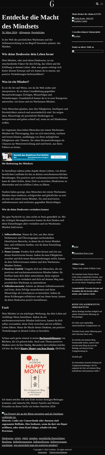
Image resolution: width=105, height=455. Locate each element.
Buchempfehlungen (50, 338)
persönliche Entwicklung (52, 438)
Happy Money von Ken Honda (37, 348)
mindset (33, 438)
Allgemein (24, 32)
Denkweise (7, 438)
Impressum (42, 452)
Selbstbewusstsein (22, 441)
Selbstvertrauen (58, 441)
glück (25, 438)
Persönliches (38, 32)
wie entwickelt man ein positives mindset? (36, 445)
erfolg (18, 438)
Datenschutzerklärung (58, 452)
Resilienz (7, 441)
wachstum (7, 445)
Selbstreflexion (41, 441)
